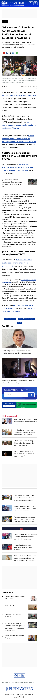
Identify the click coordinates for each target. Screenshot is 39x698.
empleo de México (10, 318)
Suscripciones (29, 694)
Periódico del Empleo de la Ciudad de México (19, 95)
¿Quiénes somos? (9, 694)
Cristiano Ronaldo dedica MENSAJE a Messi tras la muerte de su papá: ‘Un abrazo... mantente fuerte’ (25, 498)
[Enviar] (31, 395)
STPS (19, 322)
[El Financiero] (13, 3)
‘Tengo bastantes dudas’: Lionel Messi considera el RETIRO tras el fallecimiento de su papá (25, 509)
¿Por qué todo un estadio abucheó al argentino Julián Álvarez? (23, 548)
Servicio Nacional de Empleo (26, 318)
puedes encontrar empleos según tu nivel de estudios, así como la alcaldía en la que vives (19, 139)
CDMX (5, 21)
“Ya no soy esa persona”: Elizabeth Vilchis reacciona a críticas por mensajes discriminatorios (25, 537)
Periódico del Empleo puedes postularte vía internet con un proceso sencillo (17, 263)
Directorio (20, 694)
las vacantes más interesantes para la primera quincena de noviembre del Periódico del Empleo (17, 167)
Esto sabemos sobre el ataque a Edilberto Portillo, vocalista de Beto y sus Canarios (24, 443)
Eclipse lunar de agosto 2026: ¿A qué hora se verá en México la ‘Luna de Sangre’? (24, 454)
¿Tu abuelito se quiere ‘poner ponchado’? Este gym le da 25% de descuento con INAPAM (24, 432)
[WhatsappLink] (19, 405)
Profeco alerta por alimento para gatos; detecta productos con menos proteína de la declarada (25, 558)
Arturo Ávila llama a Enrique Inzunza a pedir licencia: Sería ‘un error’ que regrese (25, 422)
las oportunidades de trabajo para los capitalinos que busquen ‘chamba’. (19, 125)
